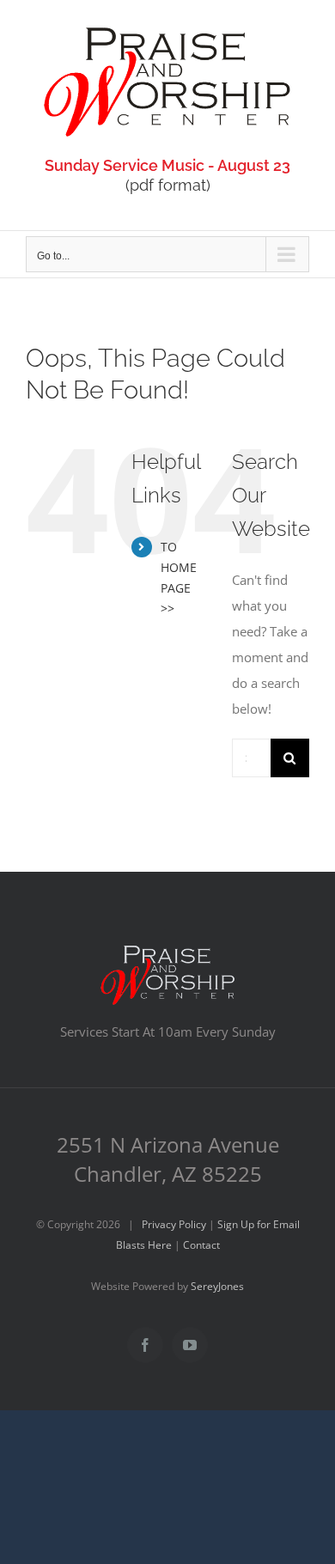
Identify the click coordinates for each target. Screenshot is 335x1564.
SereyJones (217, 1286)
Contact (201, 1245)
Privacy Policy (174, 1224)
